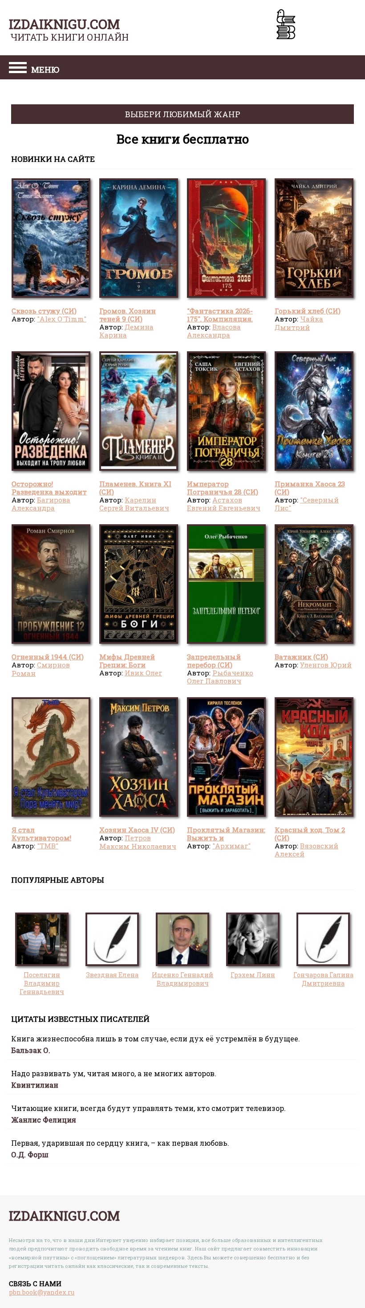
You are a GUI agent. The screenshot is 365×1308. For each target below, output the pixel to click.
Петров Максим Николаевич (137, 841)
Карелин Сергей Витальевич (134, 503)
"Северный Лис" (307, 503)
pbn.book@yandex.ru (41, 1292)
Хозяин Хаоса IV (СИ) (137, 829)
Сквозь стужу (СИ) (44, 310)
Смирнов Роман (41, 668)
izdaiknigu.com (64, 24)
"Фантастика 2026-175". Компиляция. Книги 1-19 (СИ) (220, 319)
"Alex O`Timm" (61, 318)
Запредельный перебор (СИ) (214, 660)
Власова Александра (214, 330)
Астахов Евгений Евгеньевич (223, 503)
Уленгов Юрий (326, 664)
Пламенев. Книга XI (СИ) (135, 487)
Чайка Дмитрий (299, 322)
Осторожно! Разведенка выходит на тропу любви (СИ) (49, 492)
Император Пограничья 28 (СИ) (222, 487)
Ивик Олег (143, 672)
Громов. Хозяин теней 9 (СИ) (127, 314)
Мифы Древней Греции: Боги (127, 660)
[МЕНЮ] (18, 68)
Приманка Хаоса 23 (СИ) (310, 487)
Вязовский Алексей (306, 849)
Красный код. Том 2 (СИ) (310, 833)
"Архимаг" (231, 845)
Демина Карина (126, 330)
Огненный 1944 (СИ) (48, 656)
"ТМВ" (47, 845)
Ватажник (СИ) (301, 656)
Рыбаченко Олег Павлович (220, 676)
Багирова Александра (41, 503)
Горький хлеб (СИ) (308, 310)
